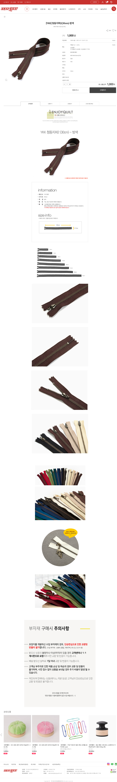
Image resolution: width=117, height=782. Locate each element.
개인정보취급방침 (23, 764)
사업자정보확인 (56, 764)
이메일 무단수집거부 (43, 764)
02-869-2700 (52, 769)
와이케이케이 (73, 52)
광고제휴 (33, 764)
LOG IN (95, 2)
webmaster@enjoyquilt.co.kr (55, 773)
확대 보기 (6, 80)
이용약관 (13, 764)
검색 (114, 8)
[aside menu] (27, 9)
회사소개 (6, 764)
